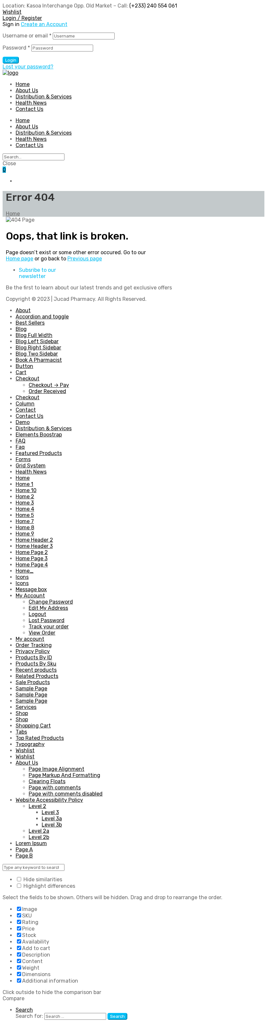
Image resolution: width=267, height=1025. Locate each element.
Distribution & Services (44, 133)
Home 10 (26, 490)
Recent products (36, 670)
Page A (24, 849)
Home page (19, 259)
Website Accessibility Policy (49, 800)
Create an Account (44, 24)
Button (24, 366)
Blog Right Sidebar (38, 347)
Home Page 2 (32, 552)
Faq (20, 447)
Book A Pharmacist (39, 360)
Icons (22, 577)
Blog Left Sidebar (37, 341)
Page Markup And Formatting (64, 775)
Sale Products (33, 682)
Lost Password (46, 620)
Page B (24, 856)
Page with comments (55, 787)
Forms (23, 459)
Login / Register (22, 18)
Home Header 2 (34, 540)
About (23, 310)
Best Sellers (30, 323)
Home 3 (25, 503)
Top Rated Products (40, 738)
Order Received (47, 391)
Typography (30, 744)
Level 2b (39, 837)
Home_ (25, 571)
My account (30, 639)
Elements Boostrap (39, 435)
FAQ (20, 441)
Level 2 (37, 806)
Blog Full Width (34, 335)
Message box (31, 589)
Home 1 (24, 484)
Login (10, 60)
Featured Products (39, 453)
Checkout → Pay (49, 385)
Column (25, 404)
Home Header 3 (34, 546)
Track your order (49, 626)
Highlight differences (48, 886)
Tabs (21, 732)
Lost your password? (28, 67)
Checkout (27, 378)
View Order (42, 633)
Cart (21, 372)
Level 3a (52, 818)
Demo (23, 422)
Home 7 (25, 521)
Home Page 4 (32, 565)
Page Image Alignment (56, 769)
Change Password (51, 602)
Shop (22, 713)
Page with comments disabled (66, 794)
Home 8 (25, 527)
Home (23, 120)
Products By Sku (36, 664)
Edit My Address (48, 608)
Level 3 (50, 812)
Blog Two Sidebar (37, 354)
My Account (30, 596)
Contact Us (29, 145)
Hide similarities (42, 879)
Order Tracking (34, 645)
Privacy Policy (33, 651)
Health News (31, 139)
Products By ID (34, 657)
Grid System (31, 465)
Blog (21, 329)
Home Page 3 (32, 558)
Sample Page (31, 688)
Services (26, 707)
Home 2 (25, 496)
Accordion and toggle (42, 317)
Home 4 (25, 509)
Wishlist (25, 750)
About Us (27, 127)
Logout (37, 614)
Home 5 (25, 515)
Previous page (84, 259)
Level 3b (52, 825)
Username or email (27, 36)
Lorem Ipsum (31, 843)
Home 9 (25, 534)
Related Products (37, 676)
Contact (26, 410)
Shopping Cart (33, 726)
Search (24, 1010)
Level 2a (39, 831)
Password (16, 48)
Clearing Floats (47, 781)
